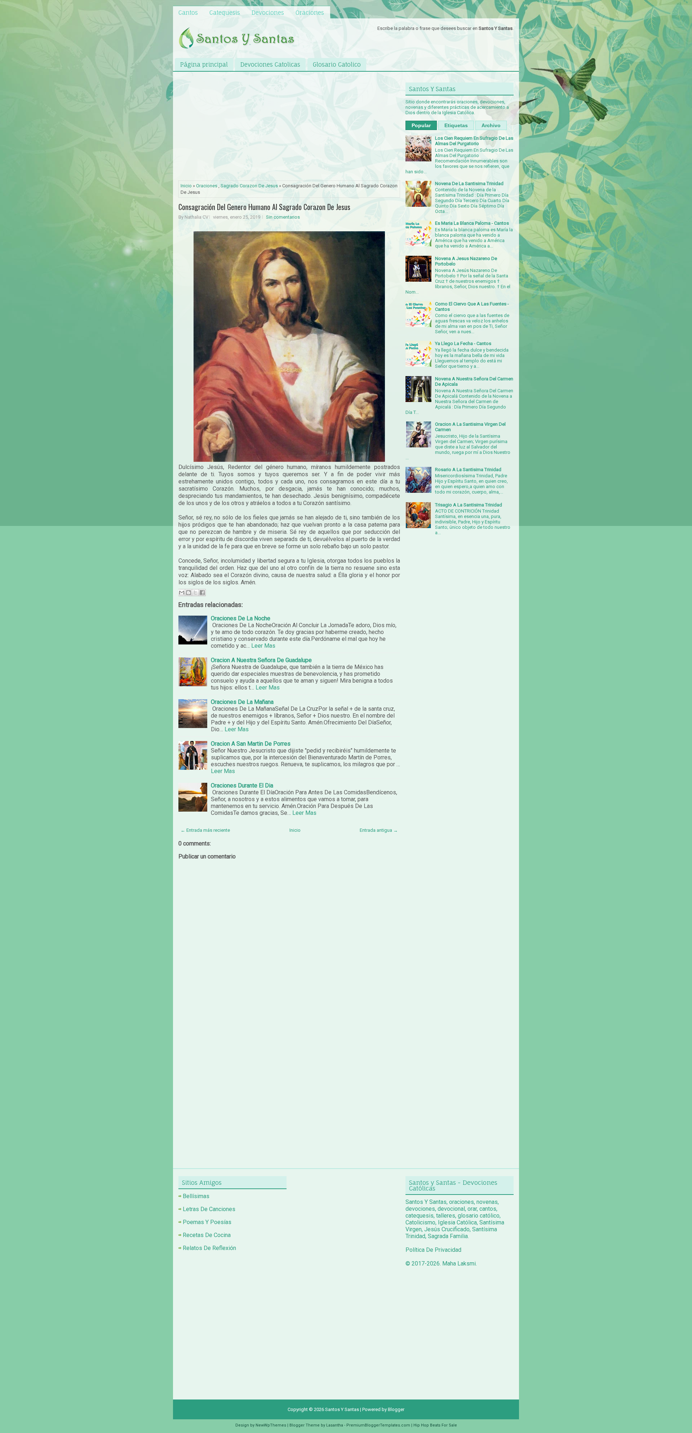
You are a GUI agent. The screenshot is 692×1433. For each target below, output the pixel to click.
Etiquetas (456, 125)
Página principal (204, 64)
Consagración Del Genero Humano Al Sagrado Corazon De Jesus (264, 206)
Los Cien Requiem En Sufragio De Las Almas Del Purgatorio (474, 140)
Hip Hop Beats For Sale (435, 1425)
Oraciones (310, 12)
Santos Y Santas (342, 1409)
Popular (421, 125)
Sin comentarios (283, 217)
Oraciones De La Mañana (242, 701)
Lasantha (334, 1425)
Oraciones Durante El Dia (242, 785)
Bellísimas (196, 1196)
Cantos (188, 12)
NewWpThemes (271, 1425)
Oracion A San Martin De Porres (250, 743)
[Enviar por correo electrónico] (181, 592)
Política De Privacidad (433, 1249)
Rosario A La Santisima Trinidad (468, 469)
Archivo (491, 125)
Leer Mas (263, 645)
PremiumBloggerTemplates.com (378, 1425)
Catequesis (224, 12)
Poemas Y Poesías (207, 1222)
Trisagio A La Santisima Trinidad (468, 505)
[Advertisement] (289, 127)
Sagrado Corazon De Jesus (249, 185)
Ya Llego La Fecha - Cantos (463, 343)
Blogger (396, 1409)
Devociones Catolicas (270, 64)
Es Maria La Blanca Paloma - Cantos (472, 223)
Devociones (268, 12)
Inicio (186, 185)
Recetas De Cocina (207, 1235)
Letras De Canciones (209, 1209)
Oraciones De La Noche (240, 618)
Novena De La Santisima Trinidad (469, 183)
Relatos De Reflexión (209, 1248)
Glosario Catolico (337, 64)
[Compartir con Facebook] (202, 592)
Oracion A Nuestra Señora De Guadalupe (261, 660)
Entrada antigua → (379, 830)
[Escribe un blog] (188, 592)
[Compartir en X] (195, 592)
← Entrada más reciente (205, 830)
